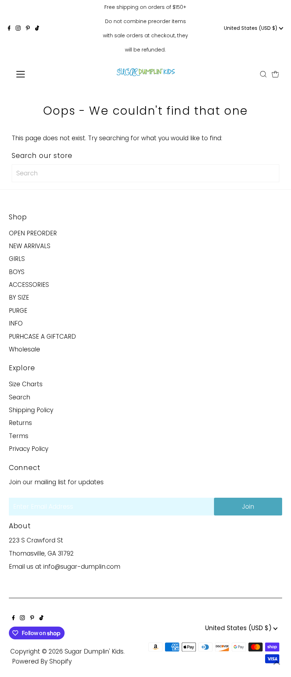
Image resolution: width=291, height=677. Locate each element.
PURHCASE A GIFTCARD (42, 336)
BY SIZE (19, 297)
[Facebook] (9, 28)
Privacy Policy (28, 448)
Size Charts (26, 384)
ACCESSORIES (29, 284)
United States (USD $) (251, 28)
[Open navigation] (43, 74)
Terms (18, 436)
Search (19, 397)
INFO (16, 323)
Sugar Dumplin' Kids (94, 651)
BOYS (16, 272)
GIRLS (17, 259)
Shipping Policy (31, 410)
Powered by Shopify (42, 661)
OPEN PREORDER (33, 233)
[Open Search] (263, 74)
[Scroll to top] (277, 663)
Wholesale (24, 349)
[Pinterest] (28, 28)
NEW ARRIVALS (29, 246)
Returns (20, 423)
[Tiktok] (37, 28)
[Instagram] (18, 28)
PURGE (18, 310)
